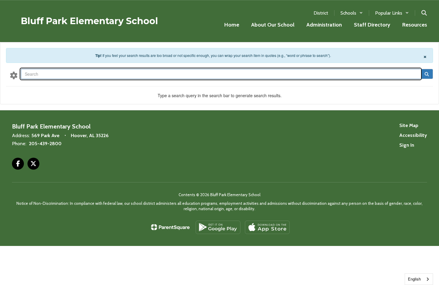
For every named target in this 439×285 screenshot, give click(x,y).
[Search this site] (424, 13)
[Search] (426, 74)
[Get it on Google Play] (218, 227)
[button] (351, 13)
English (414, 279)
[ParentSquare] (170, 227)
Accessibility (413, 135)
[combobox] (419, 279)
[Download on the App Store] (267, 227)
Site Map (408, 125)
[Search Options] (13, 75)
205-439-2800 (45, 143)
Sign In (406, 145)
